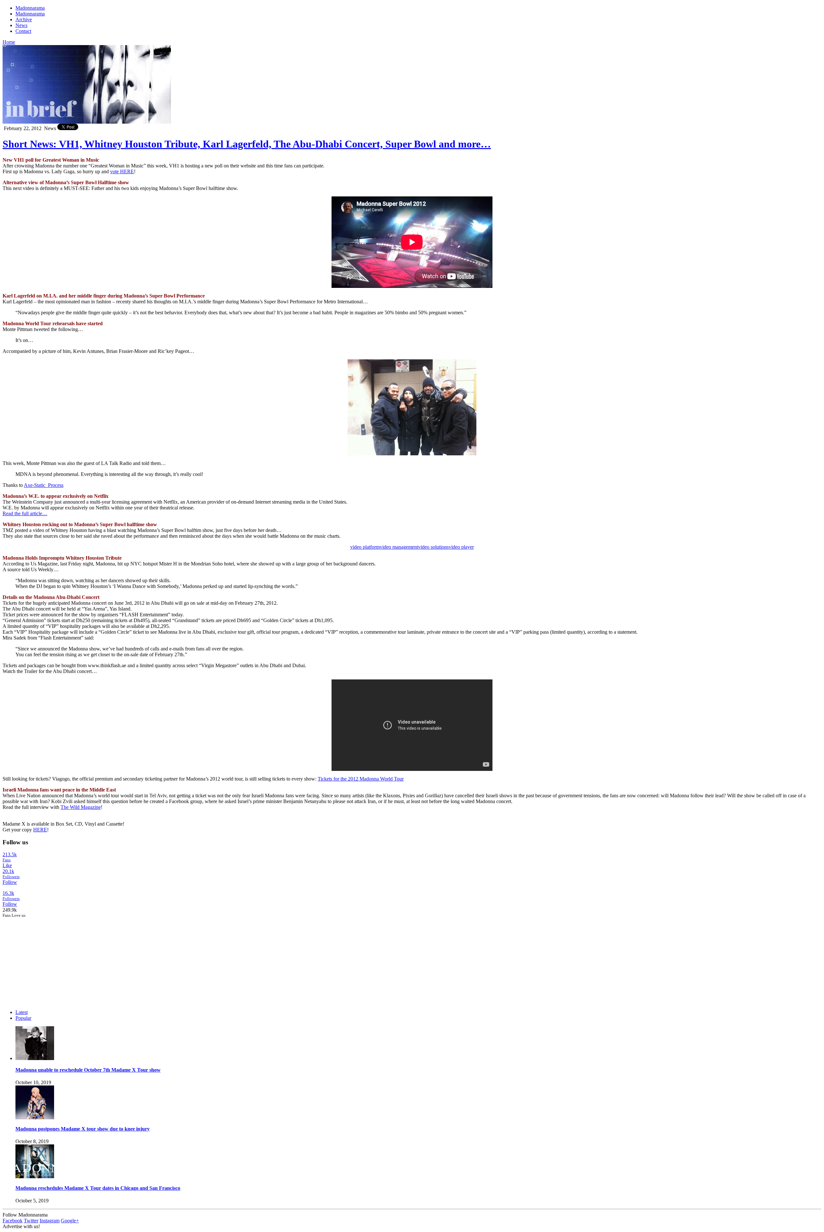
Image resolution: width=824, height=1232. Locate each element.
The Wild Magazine (81, 807)
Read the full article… (25, 513)
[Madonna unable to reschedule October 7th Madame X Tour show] (34, 1058)
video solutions (433, 547)
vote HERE (122, 171)
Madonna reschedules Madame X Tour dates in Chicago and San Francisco (97, 1188)
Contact (23, 31)
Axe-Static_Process (43, 485)
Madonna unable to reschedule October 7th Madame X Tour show (88, 1070)
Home (9, 42)
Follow (10, 882)
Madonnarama (30, 8)
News (21, 25)
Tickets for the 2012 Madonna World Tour (361, 779)
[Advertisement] (51, 958)
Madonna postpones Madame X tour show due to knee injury (82, 1129)
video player (461, 547)
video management (399, 547)
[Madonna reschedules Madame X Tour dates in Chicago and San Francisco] (34, 1176)
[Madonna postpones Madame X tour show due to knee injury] (34, 1117)
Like (7, 865)
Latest (21, 1012)
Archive (23, 19)
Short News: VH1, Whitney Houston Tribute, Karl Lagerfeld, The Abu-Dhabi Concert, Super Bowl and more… (247, 144)
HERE (40, 829)
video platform (365, 547)
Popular (23, 1018)
